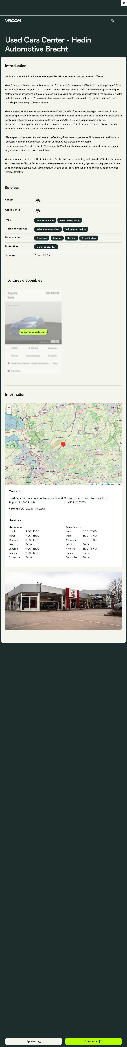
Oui (39, 255)
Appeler (31, 1041)
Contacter (91, 1041)
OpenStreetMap (104, 484)
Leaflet (91, 484)
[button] (63, 444)
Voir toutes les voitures (31, 332)
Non (49, 255)
